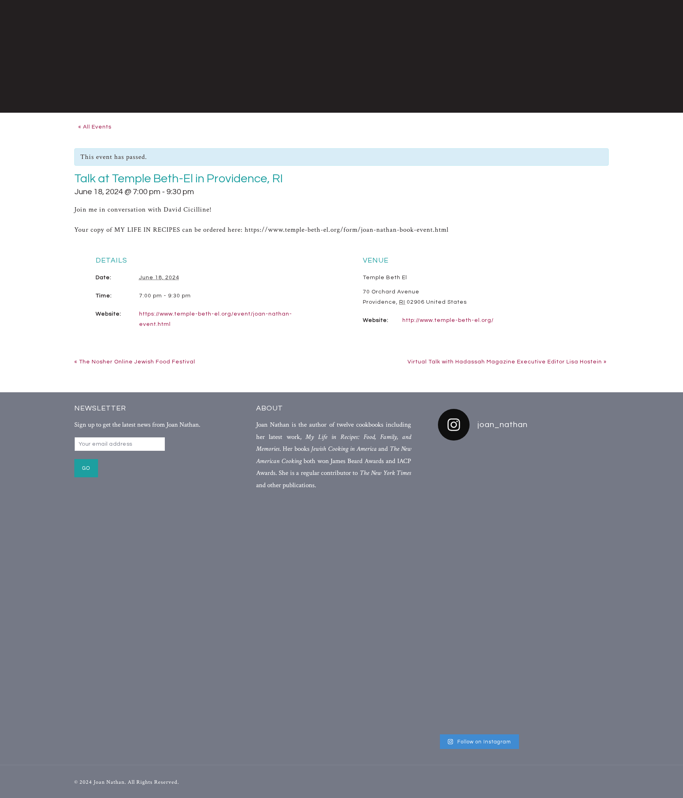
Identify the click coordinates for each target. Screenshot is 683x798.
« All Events (94, 127)
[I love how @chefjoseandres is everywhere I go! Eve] (523, 527)
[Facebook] (566, 781)
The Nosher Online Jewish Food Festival (134, 362)
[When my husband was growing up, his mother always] (582, 589)
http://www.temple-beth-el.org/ (448, 320)
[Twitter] (580, 781)
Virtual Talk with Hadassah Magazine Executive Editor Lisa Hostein (507, 362)
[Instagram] (595, 781)
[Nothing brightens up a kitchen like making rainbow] (465, 573)
